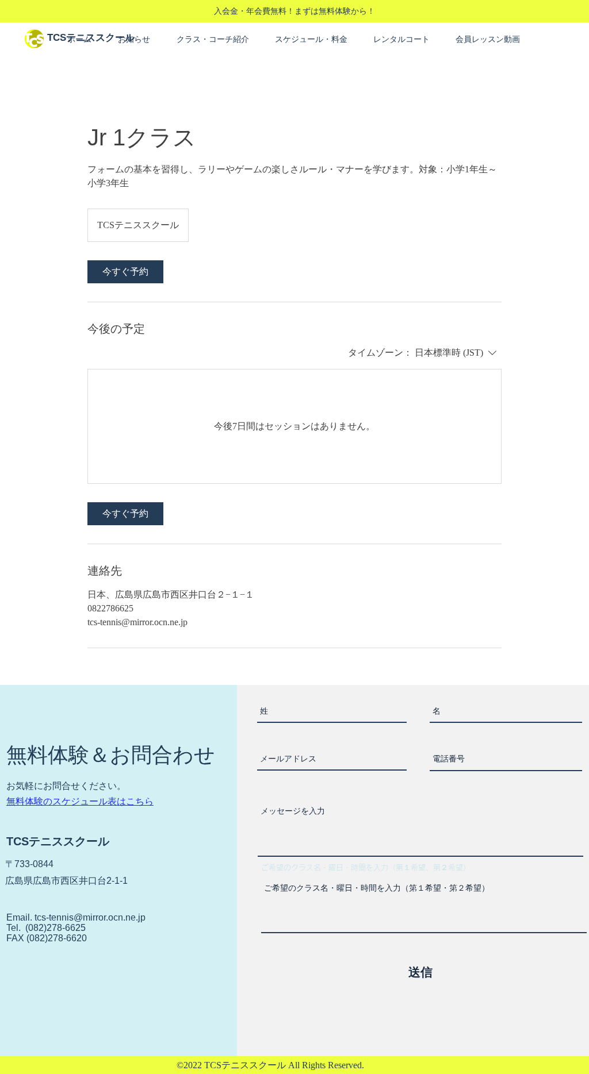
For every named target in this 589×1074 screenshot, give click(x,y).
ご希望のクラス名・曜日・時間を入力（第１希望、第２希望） (366, 867)
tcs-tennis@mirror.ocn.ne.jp (90, 917)
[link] (125, 271)
